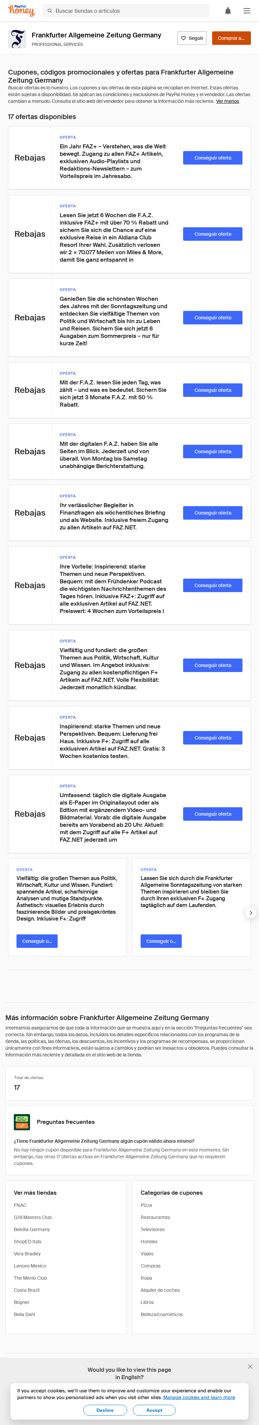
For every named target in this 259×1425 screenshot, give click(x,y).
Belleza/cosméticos (162, 1314)
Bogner (21, 1302)
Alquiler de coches (160, 1290)
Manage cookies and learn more (199, 1397)
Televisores (153, 1229)
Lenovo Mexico (30, 1266)
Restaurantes (155, 1217)
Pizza (146, 1205)
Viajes (147, 1254)
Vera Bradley (27, 1254)
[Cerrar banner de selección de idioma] (250, 1366)
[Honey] (21, 11)
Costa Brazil (26, 1290)
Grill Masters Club (33, 1217)
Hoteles (149, 1242)
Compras (151, 1266)
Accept (154, 1410)
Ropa (146, 1278)
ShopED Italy (27, 1242)
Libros (147, 1302)
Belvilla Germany (32, 1229)
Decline (105, 1410)
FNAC (20, 1205)
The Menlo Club (30, 1278)
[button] (247, 11)
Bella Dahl (24, 1314)
